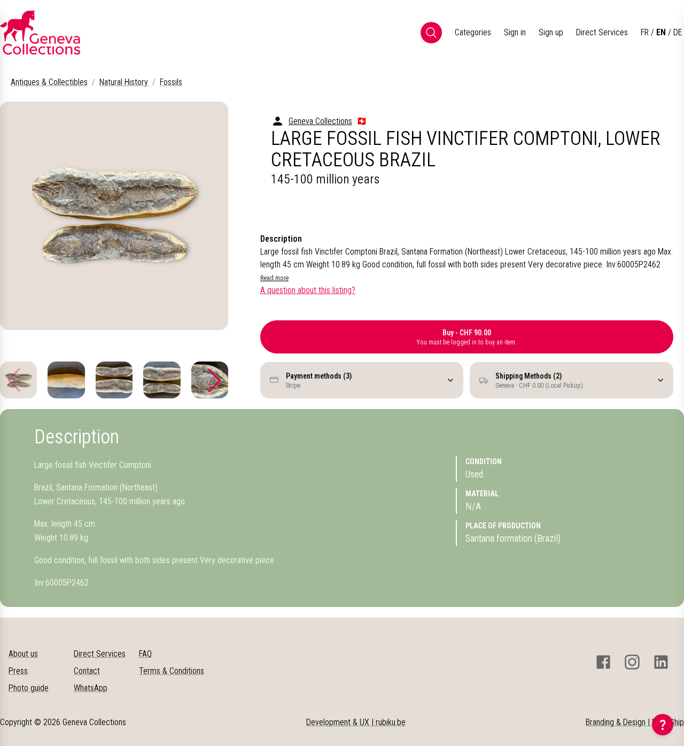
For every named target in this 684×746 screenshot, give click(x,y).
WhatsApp (90, 688)
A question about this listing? (307, 290)
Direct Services (602, 32)
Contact (87, 671)
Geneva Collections (320, 121)
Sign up (551, 32)
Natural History (123, 82)
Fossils (171, 82)
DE (677, 32)
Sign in (515, 32)
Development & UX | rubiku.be (356, 722)
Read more (274, 278)
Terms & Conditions (171, 671)
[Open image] (114, 216)
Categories (473, 32)
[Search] (431, 32)
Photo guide (29, 688)
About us (23, 654)
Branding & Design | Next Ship (635, 722)
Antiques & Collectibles (49, 82)
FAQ (145, 654)
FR (645, 32)
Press (18, 671)
